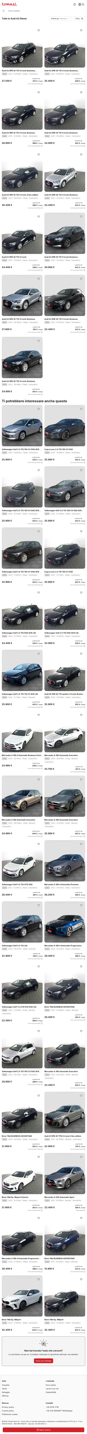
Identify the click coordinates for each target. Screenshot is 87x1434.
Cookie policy (8, 1411)
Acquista (5, 1385)
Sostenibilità (51, 1392)
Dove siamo (51, 1385)
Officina (5, 1396)
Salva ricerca (44, 1430)
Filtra (77, 18)
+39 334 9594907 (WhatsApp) (59, 1411)
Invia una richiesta (43, 1361)
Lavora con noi (52, 1388)
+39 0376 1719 (52, 1407)
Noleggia (6, 1392)
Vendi (4, 1388)
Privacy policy (8, 1407)
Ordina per (55, 18)
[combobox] (60, 18)
